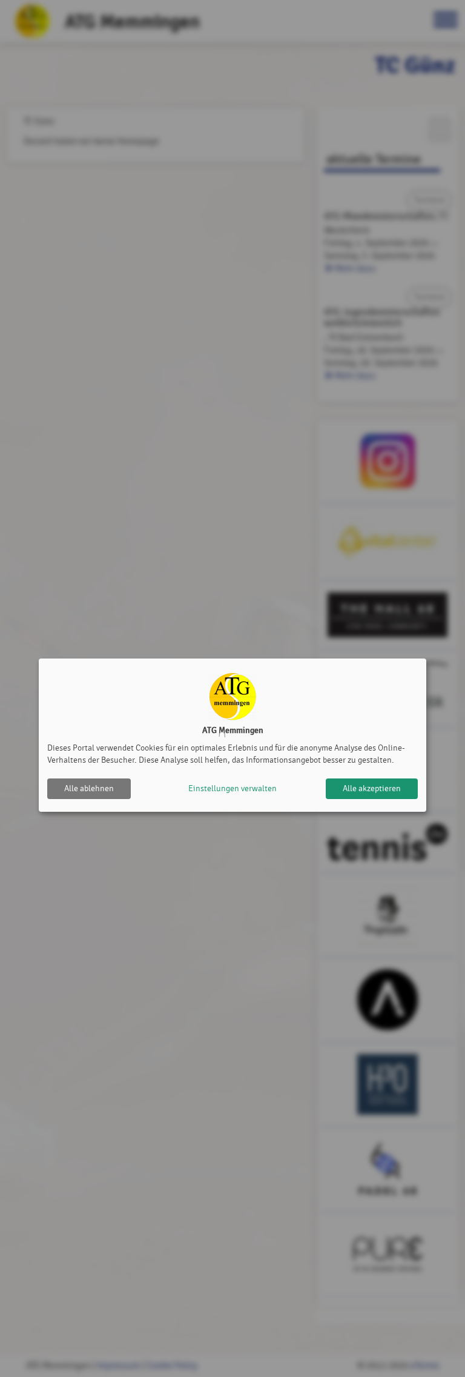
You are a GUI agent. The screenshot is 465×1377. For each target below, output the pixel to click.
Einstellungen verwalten (232, 788)
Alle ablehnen (89, 788)
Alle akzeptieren (372, 788)
